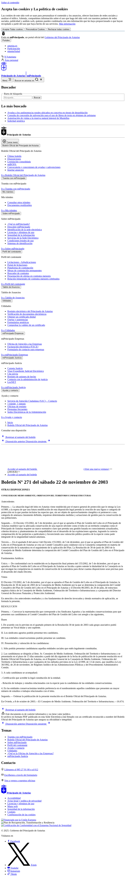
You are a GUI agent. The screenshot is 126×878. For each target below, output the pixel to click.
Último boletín (14, 156)
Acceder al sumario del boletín (58, 469)
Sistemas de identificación (19, 243)
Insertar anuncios (15, 170)
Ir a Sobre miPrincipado (12, 248)
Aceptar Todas (12, 29)
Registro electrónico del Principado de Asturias (30, 311)
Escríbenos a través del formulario (20, 775)
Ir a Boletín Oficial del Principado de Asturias (23, 175)
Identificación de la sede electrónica (24, 229)
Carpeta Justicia (15, 368)
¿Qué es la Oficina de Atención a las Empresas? (30, 753)
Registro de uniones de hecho (21, 376)
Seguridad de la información (21, 235)
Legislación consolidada (19, 161)
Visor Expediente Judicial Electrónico (25, 371)
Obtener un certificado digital (21, 317)
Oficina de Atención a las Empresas (24, 344)
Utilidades (12, 750)
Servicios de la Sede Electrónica (22, 238)
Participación (13, 48)
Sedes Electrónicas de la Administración (26, 412)
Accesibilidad (14, 798)
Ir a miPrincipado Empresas (14, 354)
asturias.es (12, 45)
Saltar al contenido (10, 2)
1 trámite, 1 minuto (16, 403)
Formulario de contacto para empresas (25, 349)
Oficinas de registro (16, 406)
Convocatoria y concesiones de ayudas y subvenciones (33, 167)
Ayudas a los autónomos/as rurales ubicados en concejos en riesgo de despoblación (47, 112)
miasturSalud (13, 51)
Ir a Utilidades (8, 330)
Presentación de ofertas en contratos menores (29, 276)
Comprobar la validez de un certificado (26, 325)
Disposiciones (14, 159)
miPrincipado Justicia (17, 756)
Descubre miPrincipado (18, 227)
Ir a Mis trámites (9, 210)
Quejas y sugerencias (17, 319)
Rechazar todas (58, 29)
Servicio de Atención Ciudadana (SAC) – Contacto (32, 401)
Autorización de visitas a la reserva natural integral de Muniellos (38, 118)
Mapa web (12, 806)
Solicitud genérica (16, 121)
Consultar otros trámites (18, 202)
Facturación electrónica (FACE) (22, 346)
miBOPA (11, 164)
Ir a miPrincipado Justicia (13, 387)
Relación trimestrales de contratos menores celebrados (33, 278)
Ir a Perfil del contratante (13, 284)
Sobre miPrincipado (17, 742)
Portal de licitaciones (17, 265)
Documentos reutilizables (19, 205)
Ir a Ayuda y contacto (11, 417)
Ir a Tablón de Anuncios (13, 297)
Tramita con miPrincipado (19, 737)
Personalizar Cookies (35, 29)
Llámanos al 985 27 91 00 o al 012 (21, 769)
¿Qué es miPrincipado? (18, 224)
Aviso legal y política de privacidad (24, 801)
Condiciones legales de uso (20, 240)
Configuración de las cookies (21, 814)
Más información (67, 24)
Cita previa (12, 374)
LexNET (11, 382)
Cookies (11, 812)
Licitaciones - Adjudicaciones (21, 262)
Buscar (37, 97)
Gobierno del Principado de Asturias (62, 37)
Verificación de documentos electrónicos (26, 314)
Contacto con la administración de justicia (27, 379)
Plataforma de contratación (20, 267)
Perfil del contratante (17, 745)
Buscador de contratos (18, 273)
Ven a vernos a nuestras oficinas (19, 780)
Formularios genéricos (18, 322)
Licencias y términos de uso (20, 232)
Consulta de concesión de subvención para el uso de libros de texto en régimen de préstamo (51, 115)
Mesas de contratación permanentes (24, 270)
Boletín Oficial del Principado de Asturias (27, 425)
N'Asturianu (10, 56)
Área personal (11, 60)
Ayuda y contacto (15, 748)
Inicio (10, 422)
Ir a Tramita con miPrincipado (15, 188)
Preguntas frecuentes (17, 409)
